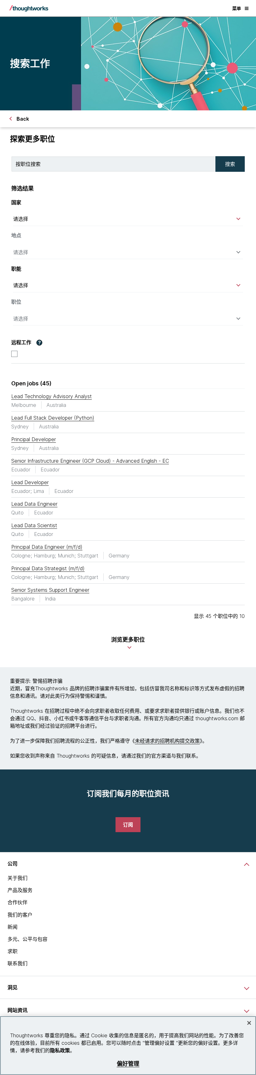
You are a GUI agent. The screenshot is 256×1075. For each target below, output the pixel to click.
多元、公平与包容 (27, 939)
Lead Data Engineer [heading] (34, 504)
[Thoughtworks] (28, 8)
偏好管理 (128, 1063)
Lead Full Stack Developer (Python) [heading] (52, 418)
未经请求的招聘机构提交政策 (167, 741)
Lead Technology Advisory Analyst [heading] (51, 396)
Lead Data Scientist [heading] (34, 525)
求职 (12, 951)
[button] (39, 343)
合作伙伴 (17, 902)
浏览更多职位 (128, 639)
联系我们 (17, 963)
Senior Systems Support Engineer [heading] (50, 590)
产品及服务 (19, 890)
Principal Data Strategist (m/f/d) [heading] (48, 568)
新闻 (12, 927)
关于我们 (17, 878)
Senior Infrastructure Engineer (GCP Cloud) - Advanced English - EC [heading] (90, 461)
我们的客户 (19, 915)
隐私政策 (60, 1050)
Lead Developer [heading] (30, 482)
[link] (128, 824)
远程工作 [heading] (21, 342)
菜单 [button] (236, 8)
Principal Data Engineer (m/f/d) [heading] (46, 547)
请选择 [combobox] (20, 219)
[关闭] (249, 1023)
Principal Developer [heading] (33, 439)
